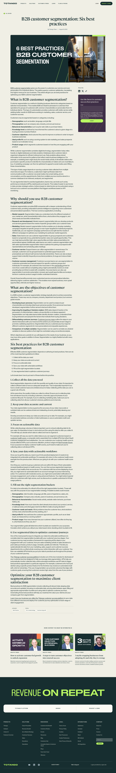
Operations (25, 744)
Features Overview (8, 735)
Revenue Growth (26, 728)
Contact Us (99, 735)
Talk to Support (75, 764)
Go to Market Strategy (28, 732)
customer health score (18, 438)
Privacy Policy (96, 113)
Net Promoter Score (65, 442)
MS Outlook (81, 738)
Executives (25, 741)
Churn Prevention (26, 725)
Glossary (43, 755)
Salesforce (80, 725)
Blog (42, 738)
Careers (98, 732)
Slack (79, 735)
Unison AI (6, 732)
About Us (98, 725)
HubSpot (80, 732)
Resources (43, 735)
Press (97, 728)
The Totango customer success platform (24, 557)
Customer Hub (44, 741)
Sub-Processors (63, 735)
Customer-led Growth (46, 725)
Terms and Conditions (85, 113)
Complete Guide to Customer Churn (48, 745)
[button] (23, 3)
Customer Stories (45, 728)
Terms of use (62, 725)
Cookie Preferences (64, 738)
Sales (23, 738)
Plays (42, 749)
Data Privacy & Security (65, 741)
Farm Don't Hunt (45, 752)
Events (42, 732)
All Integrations (82, 744)
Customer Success (27, 735)
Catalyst (6, 728)
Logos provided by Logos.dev (99, 764)
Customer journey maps (46, 319)
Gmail (79, 741)
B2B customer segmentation (20, 88)
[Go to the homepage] (10, 3)
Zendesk (80, 728)
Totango (6, 725)
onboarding (58, 265)
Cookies (61, 732)
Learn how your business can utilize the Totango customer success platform (37, 598)
